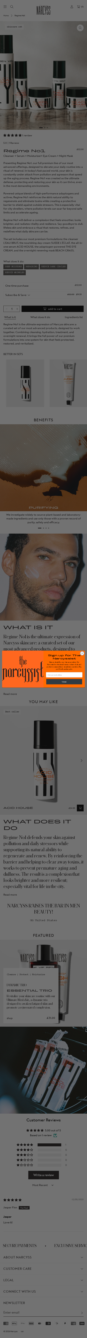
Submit (64, 682)
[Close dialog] (82, 653)
